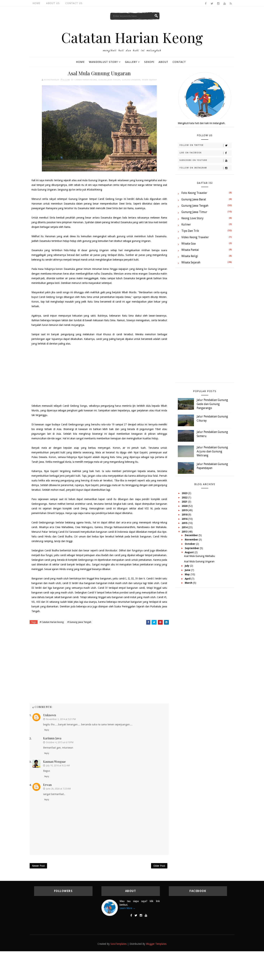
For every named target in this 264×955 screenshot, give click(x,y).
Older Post (159, 865)
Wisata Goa (188, 243)
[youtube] (224, 3)
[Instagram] (141, 915)
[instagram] (218, 3)
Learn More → (127, 908)
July (187, 565)
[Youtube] (146, 915)
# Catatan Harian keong (52, 622)
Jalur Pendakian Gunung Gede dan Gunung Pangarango (212, 404)
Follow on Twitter (191, 145)
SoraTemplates (118, 943)
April (188, 578)
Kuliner (186, 224)
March (189, 582)
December (192, 535)
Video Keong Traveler (195, 237)
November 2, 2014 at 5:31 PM (61, 719)
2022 (185, 497)
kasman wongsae (54, 761)
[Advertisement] (99, 375)
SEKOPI (149, 62)
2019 (185, 510)
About (163, 62)
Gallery (131, 62)
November (192, 539)
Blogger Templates (156, 943)
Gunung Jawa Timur (194, 212)
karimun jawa (52, 738)
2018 (185, 514)
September (192, 548)
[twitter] (212, 3)
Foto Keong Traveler (194, 193)
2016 (185, 518)
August (189, 552)
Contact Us (73, 3)
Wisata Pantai (190, 250)
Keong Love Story (192, 218)
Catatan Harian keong (85, 80)
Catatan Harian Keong (132, 37)
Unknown (49, 715)
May (188, 574)
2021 (185, 501)
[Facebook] (131, 915)
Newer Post (38, 865)
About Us (53, 3)
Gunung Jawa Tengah (109, 80)
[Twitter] (136, 915)
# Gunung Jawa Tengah (79, 622)
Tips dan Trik (190, 231)
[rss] (230, 3)
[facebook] (205, 3)
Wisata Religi (189, 256)
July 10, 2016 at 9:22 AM (58, 765)
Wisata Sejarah (149, 80)
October (190, 543)
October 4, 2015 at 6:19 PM (59, 742)
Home (36, 3)
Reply (46, 730)
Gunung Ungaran (131, 80)
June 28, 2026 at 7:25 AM (58, 788)
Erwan (47, 785)
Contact (179, 62)
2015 (185, 523)
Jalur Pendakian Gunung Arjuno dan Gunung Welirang (212, 451)
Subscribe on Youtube (193, 160)
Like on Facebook (191, 153)
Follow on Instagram (193, 168)
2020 (185, 506)
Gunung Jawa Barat (193, 199)
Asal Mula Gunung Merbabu (199, 556)
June (188, 570)
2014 (185, 527)
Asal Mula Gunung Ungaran (199, 561)
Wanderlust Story (103, 62)
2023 (185, 493)
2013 (185, 531)
